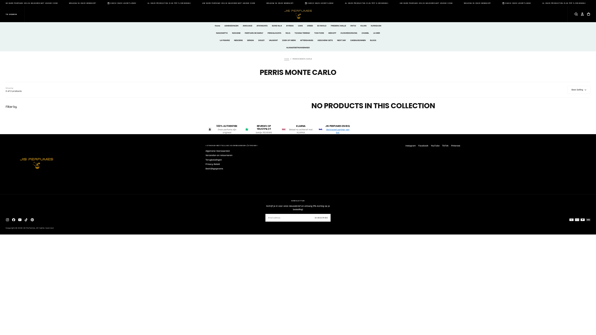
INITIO (353, 26)
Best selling (577, 89)
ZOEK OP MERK (289, 40)
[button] (576, 14)
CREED (310, 26)
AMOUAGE (247, 26)
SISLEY (261, 40)
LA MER (376, 33)
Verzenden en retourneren (218, 155)
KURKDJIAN (376, 26)
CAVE (300, 26)
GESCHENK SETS (325, 40)
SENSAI (250, 40)
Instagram (410, 145)
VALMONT (273, 40)
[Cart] (588, 14)
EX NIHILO (321, 26)
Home (217, 26)
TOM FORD (319, 33)
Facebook (423, 145)
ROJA (288, 33)
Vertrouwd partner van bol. (337, 131)
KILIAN (363, 26)
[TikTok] (26, 220)
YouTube (435, 145)
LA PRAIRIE (225, 40)
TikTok (445, 145)
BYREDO (290, 26)
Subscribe (321, 218)
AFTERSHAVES (306, 40)
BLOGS (373, 40)
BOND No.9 (277, 26)
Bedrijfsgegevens (214, 168)
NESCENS (238, 40)
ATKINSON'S (262, 26)
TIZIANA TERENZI (302, 33)
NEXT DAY (341, 40)
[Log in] (582, 14)
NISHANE (236, 33)
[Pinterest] (32, 220)
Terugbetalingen (213, 160)
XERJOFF (332, 33)
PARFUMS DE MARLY (254, 33)
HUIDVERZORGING (349, 33)
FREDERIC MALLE (338, 26)
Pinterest (455, 145)
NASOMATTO (222, 33)
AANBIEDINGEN (231, 26)
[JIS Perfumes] (37, 161)
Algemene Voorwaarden (217, 151)
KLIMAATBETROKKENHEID (298, 48)
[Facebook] (14, 220)
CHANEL (365, 33)
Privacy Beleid (212, 164)
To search (11, 14)
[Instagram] (7, 220)
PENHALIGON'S (274, 33)
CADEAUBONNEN (358, 40)
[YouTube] (20, 220)
